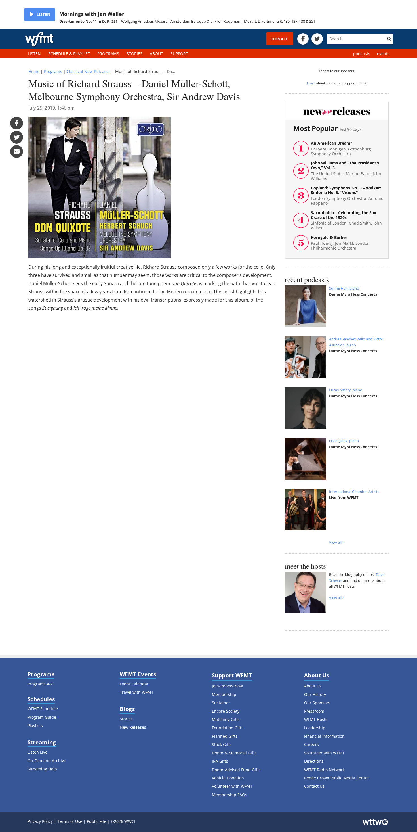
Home (33, 71)
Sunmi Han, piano (344, 288)
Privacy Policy (40, 821)
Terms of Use (69, 821)
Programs (53, 71)
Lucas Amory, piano (345, 389)
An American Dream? (341, 148)
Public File (96, 821)
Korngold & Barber (340, 242)
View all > (336, 542)
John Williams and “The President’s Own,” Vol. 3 (346, 171)
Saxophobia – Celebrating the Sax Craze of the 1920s (346, 220)
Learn (311, 83)
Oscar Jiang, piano (344, 440)
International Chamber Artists (354, 491)
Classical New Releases (89, 71)
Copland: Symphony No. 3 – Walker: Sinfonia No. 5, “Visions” (347, 196)
